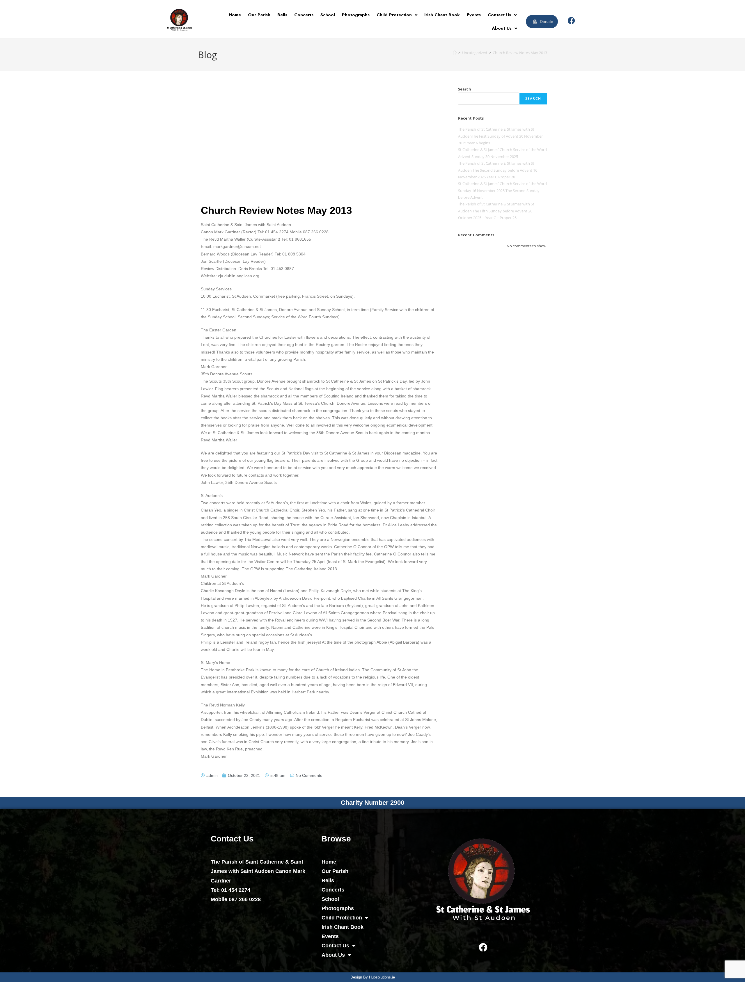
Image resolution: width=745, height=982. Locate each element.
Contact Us (499, 15)
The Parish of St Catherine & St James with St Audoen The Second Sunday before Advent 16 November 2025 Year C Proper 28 (497, 170)
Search (464, 89)
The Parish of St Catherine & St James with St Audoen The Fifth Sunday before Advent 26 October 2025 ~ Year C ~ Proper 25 (496, 210)
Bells (282, 15)
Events (474, 15)
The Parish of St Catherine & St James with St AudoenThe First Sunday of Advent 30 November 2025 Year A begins (500, 136)
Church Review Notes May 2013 (520, 52)
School (327, 15)
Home (235, 15)
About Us (502, 28)
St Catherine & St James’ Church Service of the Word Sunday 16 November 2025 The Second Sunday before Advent (502, 190)
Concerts (303, 15)
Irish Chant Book (442, 15)
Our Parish (259, 15)
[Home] (455, 52)
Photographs (356, 15)
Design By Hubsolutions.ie (372, 977)
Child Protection (394, 15)
